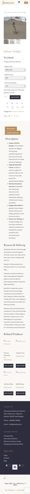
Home (5, 12)
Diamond (10, 12)
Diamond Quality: (10, 83)
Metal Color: (9, 66)
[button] (23, 19)
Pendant (15, 12)
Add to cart (15, 97)
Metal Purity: (9, 75)
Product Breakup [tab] (13, 133)
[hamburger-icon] (26, 3)
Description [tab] (11, 129)
